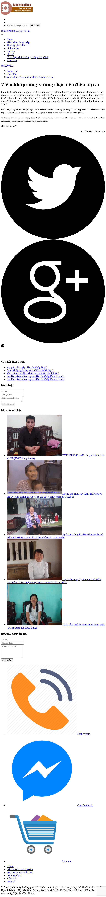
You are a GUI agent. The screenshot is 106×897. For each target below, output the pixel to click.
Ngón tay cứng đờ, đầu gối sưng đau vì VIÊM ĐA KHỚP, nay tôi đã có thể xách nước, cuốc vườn (55, 536)
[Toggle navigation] (2, 34)
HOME (10, 866)
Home (10, 39)
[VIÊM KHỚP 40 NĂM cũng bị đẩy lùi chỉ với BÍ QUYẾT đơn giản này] (34, 455)
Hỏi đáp (11, 51)
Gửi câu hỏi (7, 660)
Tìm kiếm (35, 25)
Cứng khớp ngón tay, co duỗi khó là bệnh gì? (30, 370)
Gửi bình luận (8, 404)
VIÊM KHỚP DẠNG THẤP (20, 869)
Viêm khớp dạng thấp (18, 42)
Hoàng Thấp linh (39, 57)
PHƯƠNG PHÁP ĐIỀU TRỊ (20, 872)
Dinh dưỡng (13, 48)
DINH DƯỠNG (14, 875)
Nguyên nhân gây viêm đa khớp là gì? (27, 367)
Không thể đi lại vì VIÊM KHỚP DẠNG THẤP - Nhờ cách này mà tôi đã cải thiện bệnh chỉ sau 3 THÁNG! (54, 495)
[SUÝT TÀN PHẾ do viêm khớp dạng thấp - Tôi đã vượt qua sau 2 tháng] (34, 624)
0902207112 (7, 30)
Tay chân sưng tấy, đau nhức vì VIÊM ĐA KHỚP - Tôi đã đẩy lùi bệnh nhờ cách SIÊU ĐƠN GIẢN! (54, 581)
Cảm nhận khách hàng (18, 57)
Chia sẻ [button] (10, 54)
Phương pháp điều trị (18, 45)
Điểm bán (12, 60)
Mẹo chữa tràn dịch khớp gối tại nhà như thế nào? (33, 373)
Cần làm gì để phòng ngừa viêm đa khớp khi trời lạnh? (35, 376)
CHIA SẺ (11, 881)
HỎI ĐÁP (11, 878)
